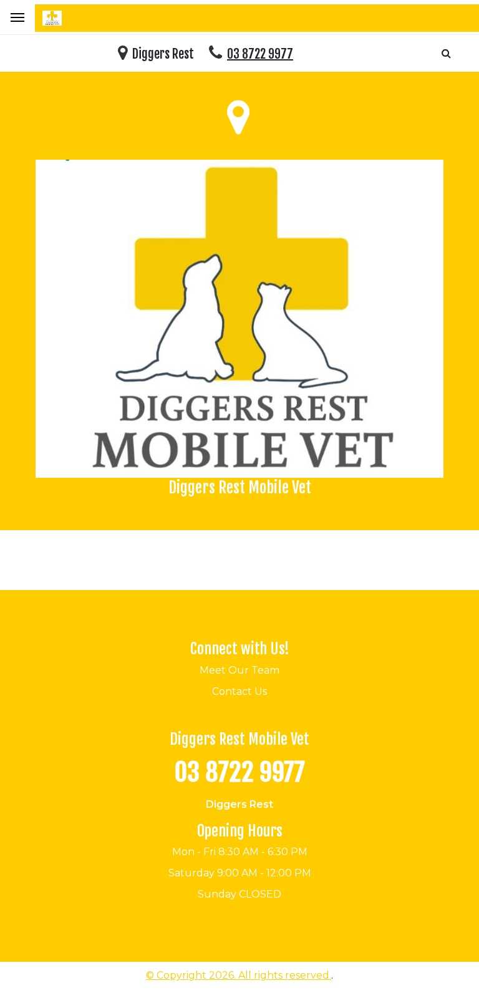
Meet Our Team (239, 670)
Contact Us (239, 691)
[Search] (446, 53)
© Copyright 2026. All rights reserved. (238, 975)
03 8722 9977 (260, 54)
